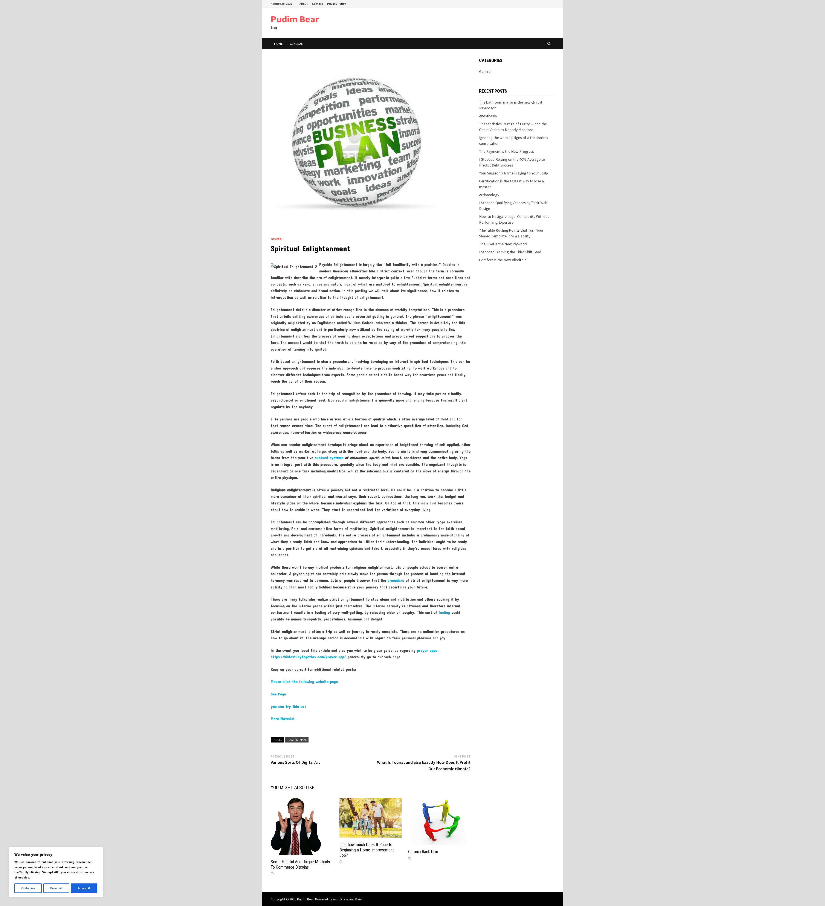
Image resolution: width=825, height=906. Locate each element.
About (303, 4)
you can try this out (288, 706)
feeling (444, 612)
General (296, 43)
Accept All (84, 888)
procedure (396, 580)
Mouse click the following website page (304, 681)
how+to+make (297, 740)
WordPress (340, 899)
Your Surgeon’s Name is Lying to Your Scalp (513, 173)
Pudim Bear (295, 19)
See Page (278, 694)
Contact (317, 4)
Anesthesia (488, 115)
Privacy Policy (336, 4)
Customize (28, 888)
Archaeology (489, 194)
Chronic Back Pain (423, 851)
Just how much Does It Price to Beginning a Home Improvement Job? (366, 850)
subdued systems (329, 457)
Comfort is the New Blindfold (503, 259)
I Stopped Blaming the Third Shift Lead (510, 251)
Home (278, 43)
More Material (282, 718)
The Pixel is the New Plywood (503, 243)
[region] (56, 872)
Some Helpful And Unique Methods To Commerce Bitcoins (300, 864)
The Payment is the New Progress (506, 151)
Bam (358, 899)
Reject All (56, 888)
